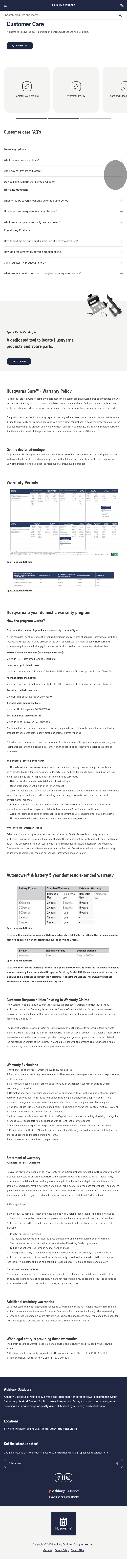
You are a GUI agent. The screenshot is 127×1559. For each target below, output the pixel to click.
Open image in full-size (19, 562)
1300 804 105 (61, 1357)
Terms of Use (77, 1550)
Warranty (47, 1550)
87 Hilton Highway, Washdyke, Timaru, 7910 (30, 1428)
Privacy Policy (62, 1550)
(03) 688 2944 (67, 1428)
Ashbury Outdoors (63, 5)
